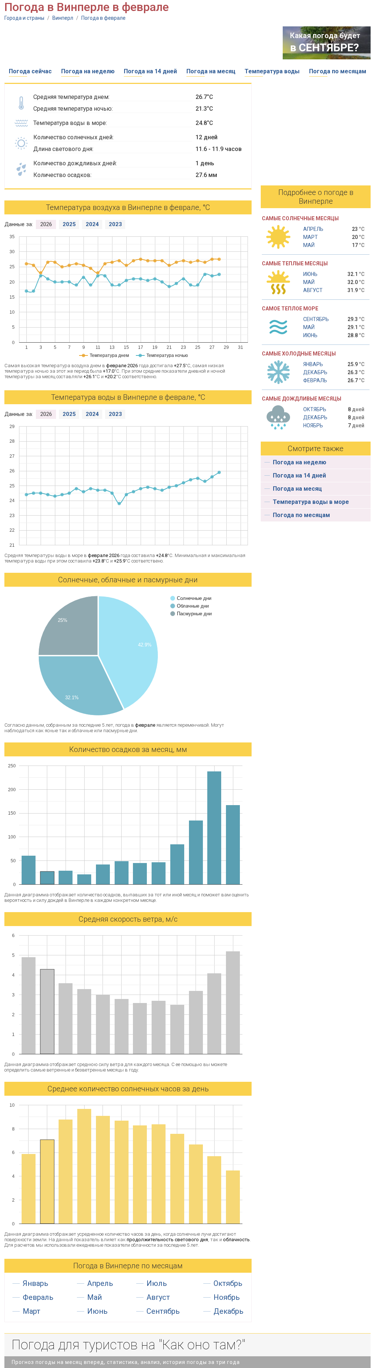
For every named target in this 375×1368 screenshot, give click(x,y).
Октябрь (228, 1283)
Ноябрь (227, 1297)
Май (94, 1297)
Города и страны (24, 18)
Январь (35, 1283)
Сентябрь (163, 1311)
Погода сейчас (30, 71)
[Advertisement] (137, 42)
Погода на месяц (210, 71)
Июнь (97, 1311)
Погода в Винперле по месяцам (128, 1265)
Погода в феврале (103, 18)
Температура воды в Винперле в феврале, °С (128, 397)
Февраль (38, 1297)
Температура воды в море (311, 501)
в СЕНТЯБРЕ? (324, 47)
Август (158, 1297)
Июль (156, 1283)
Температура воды (272, 71)
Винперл (62, 18)
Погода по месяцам (337, 71)
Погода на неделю (88, 71)
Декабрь (229, 1311)
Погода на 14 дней (150, 71)
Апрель (100, 1283)
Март (31, 1311)
